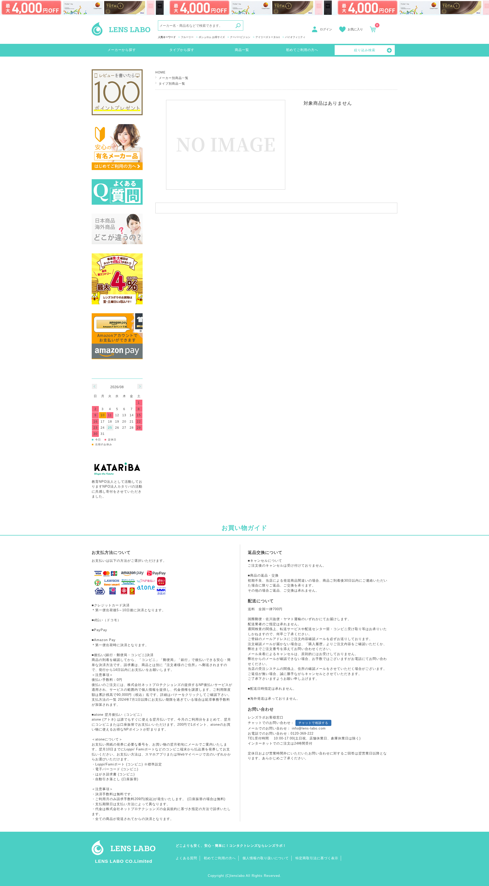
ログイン (326, 29)
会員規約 (170, 809)
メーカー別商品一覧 (173, 78)
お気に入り (355, 29)
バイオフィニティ (295, 37)
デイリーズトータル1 (267, 37)
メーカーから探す (121, 50)
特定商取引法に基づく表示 (316, 858)
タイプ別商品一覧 (172, 83)
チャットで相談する (313, 723)
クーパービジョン (240, 37)
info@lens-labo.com (309, 728)
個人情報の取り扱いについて (265, 858)
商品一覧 (242, 50)
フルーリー (187, 37)
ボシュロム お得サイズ (212, 37)
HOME (160, 72)
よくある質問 (186, 858)
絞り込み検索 (364, 50)
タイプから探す (181, 50)
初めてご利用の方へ (302, 50)
